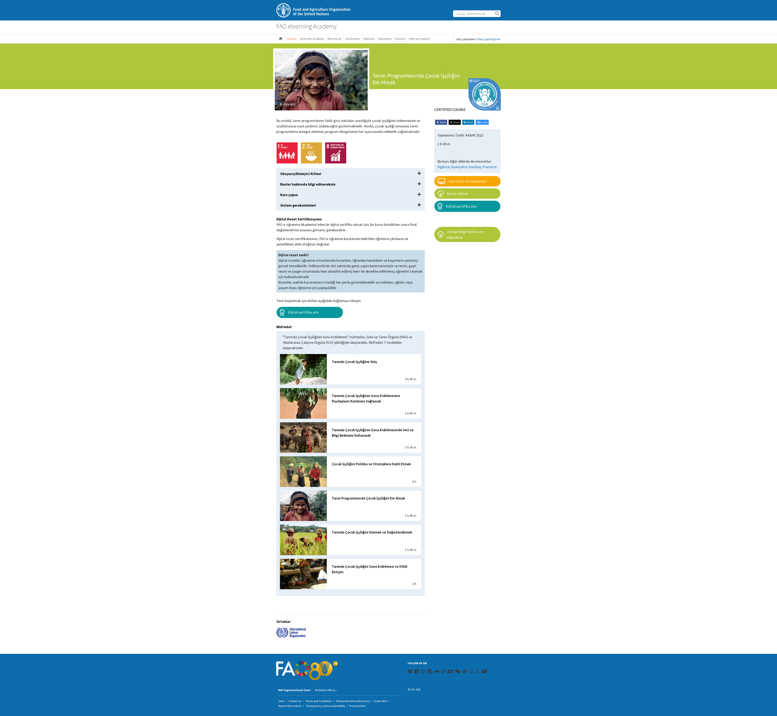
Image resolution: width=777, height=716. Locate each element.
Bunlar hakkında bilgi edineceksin (307, 184)
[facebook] (417, 672)
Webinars (369, 39)
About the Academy (312, 39)
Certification (352, 39)
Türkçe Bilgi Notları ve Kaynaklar (465, 234)
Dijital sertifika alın (303, 312)
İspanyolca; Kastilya (466, 166)
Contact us (295, 701)
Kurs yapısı (289, 194)
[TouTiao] (450, 671)
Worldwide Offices (324, 690)
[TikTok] (443, 671)
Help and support (419, 39)
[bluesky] (410, 672)
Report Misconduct (289, 706)
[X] (478, 671)
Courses (292, 39)
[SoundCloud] (436, 672)
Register (495, 39)
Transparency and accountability (325, 706)
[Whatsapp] (471, 672)
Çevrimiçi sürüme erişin (468, 181)
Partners (400, 39)
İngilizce (443, 166)
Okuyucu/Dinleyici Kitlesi (300, 173)
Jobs (281, 701)
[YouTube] (484, 672)
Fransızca (489, 166)
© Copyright (287, 104)
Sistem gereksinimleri (298, 205)
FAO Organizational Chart (294, 690)
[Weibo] (465, 672)
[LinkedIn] (429, 672)
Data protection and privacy (353, 701)
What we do (334, 39)
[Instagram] (423, 672)
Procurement (357, 706)
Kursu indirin (457, 193)
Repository (385, 39)
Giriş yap (483, 39)
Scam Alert (380, 701)
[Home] (281, 39)
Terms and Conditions (319, 701)
